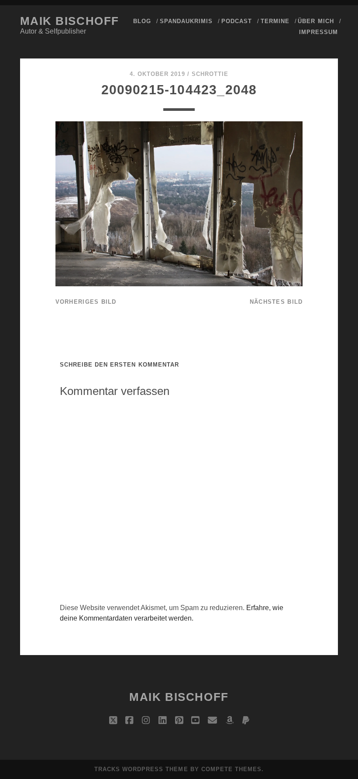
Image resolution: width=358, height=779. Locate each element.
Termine (275, 21)
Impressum (318, 32)
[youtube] (195, 720)
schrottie (210, 74)
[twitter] (113, 720)
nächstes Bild (276, 302)
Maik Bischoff (69, 20)
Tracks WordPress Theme (141, 769)
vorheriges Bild (86, 302)
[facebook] (129, 720)
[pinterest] (179, 720)
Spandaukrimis (186, 21)
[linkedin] (162, 720)
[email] (212, 720)
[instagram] (146, 720)
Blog (142, 21)
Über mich (316, 21)
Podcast (236, 21)
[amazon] (230, 720)
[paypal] (245, 720)
